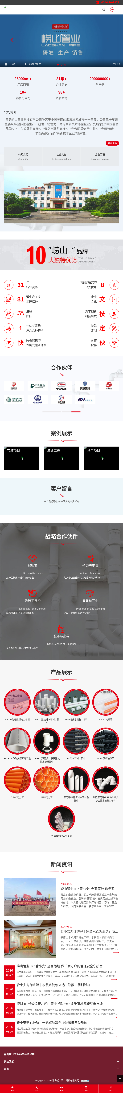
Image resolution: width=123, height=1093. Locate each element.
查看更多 (112, 143)
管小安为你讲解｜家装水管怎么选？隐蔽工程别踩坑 (89, 932)
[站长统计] (85, 1080)
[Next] (108, 41)
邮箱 (61, 1090)
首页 (12, 1090)
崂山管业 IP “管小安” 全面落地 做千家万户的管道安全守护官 (89, 889)
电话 (37, 1090)
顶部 (110, 1090)
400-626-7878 (110, 2)
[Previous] (12, 41)
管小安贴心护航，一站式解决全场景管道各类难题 (52, 1022)
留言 (86, 1090)
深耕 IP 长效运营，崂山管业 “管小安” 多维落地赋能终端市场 (60, 1004)
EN (112, 10)
